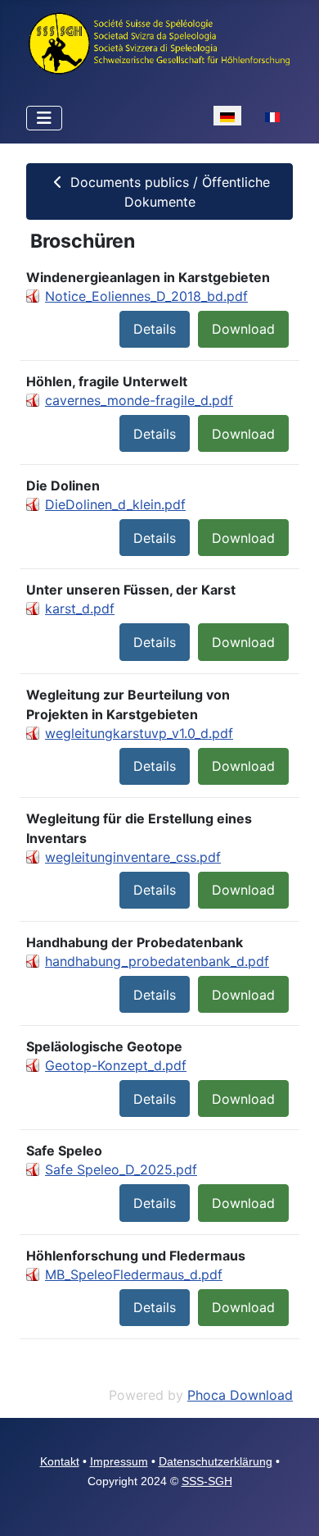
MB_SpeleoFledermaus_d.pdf (133, 1274)
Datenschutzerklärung (215, 1461)
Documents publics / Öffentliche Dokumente (168, 192)
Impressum (119, 1461)
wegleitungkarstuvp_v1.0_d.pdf (139, 733)
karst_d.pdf (80, 608)
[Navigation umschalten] (44, 118)
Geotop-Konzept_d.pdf (115, 1065)
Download (243, 329)
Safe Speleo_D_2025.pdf (121, 1169)
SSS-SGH (207, 1481)
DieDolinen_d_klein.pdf (115, 504)
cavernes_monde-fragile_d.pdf (139, 400)
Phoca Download (240, 1395)
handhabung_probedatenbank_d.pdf (157, 961)
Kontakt (59, 1461)
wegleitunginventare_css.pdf (133, 857)
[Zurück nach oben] (290, 1505)
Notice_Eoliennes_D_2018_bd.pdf (146, 296)
